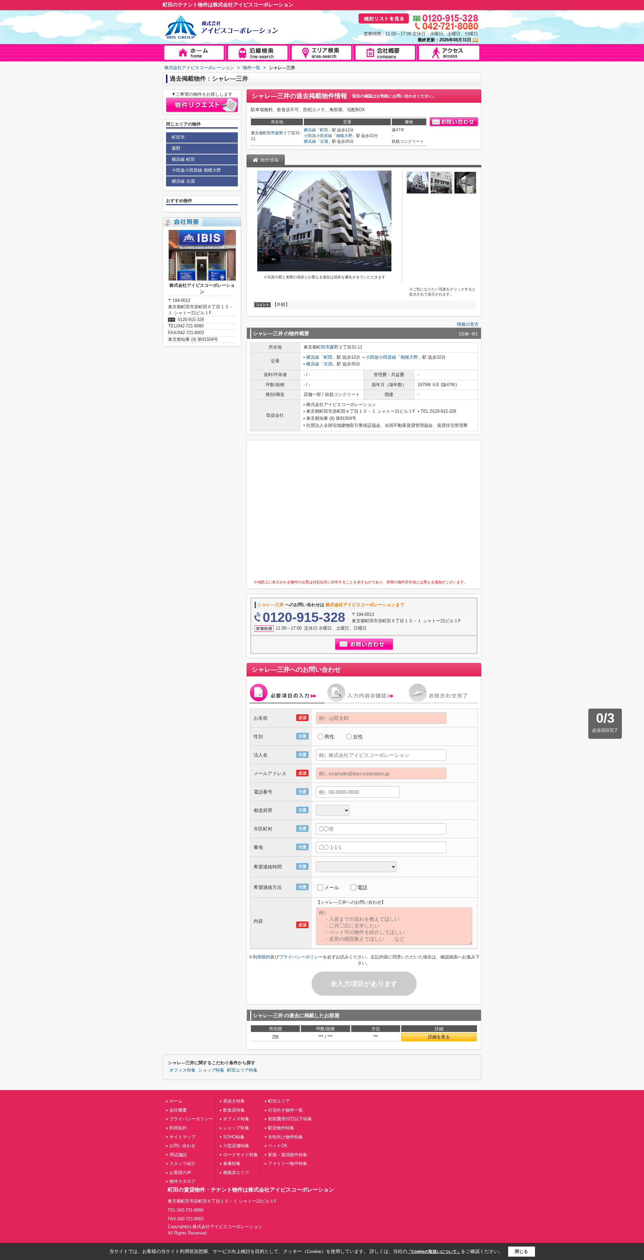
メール (331, 887)
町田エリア (279, 1101)
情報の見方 (468, 324)
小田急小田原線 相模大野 (196, 170)
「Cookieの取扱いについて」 (434, 1251)
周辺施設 (178, 1154)
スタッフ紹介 (182, 1163)
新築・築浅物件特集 (287, 1154)
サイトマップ (182, 1136)
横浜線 (310, 130)
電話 (362, 887)
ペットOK (277, 1145)
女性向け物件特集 (285, 1136)
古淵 (324, 141)
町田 (324, 130)
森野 (279, 133)
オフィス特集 (182, 1070)
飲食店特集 (234, 1110)
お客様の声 (180, 1172)
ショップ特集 (211, 1070)
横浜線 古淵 (183, 181)
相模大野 (344, 135)
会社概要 (178, 1110)
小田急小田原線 (318, 135)
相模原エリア (236, 1172)
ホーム (175, 1101)
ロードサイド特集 (240, 1154)
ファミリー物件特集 (287, 1163)
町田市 (269, 133)
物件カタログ (182, 1181)
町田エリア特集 (242, 1070)
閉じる (521, 1251)
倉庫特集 (231, 1163)
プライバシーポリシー (301, 956)
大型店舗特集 (236, 1145)
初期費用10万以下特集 (290, 1118)
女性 (358, 736)
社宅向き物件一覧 (285, 1110)
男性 (329, 736)
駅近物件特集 (281, 1127)
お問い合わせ (182, 1145)
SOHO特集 (234, 1136)
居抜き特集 (234, 1101)
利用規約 (261, 956)
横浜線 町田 (183, 159)
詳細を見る (439, 1036)
